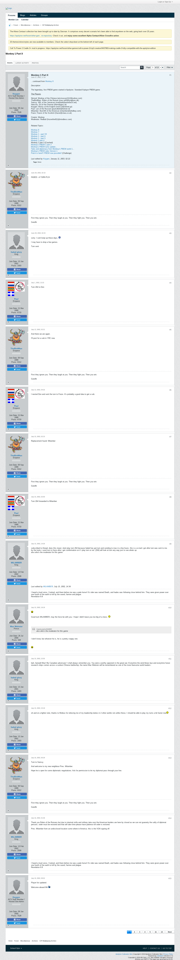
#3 (170, 233)
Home (10, 941)
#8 (170, 497)
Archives (36, 25)
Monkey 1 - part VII (39, 134)
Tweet (18, 119)
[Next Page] (163, 67)
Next (170, 932)
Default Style (15, 948)
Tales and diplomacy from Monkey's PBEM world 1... (52, 149)
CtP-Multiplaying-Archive (50, 25)
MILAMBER (16, 563)
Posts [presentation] (9, 63)
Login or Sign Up (164, 2)
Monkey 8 (49, 81)
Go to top (167, 948)
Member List (13, 20)
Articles (33, 15)
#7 (170, 437)
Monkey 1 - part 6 (38, 136)
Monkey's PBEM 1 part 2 (41, 145)
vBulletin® (160, 956)
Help (145, 948)
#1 (170, 75)
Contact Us (155, 948)
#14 (169, 818)
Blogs (22, 15)
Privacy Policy (168, 954)
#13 (169, 758)
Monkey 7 (35, 132)
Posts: (14, 112)
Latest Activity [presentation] (22, 63)
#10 (169, 608)
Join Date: (13, 108)
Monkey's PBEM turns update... (44, 147)
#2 (170, 173)
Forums (11, 15)
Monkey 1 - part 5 (38, 138)
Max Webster (16, 626)
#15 (169, 878)
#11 (170, 659)
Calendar (25, 20)
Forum (16, 25)
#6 (170, 390)
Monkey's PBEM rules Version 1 (44, 151)
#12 (169, 708)
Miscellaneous (26, 25)
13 (162, 932)
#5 (170, 330)
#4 (170, 283)
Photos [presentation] (35, 63)
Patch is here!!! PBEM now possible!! (46, 153)
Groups (44, 15)
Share (18, 116)
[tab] (10, 63)
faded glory (16, 252)
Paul (16, 299)
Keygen (16, 94)
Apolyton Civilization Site (124, 954)
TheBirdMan (16, 192)
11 (156, 932)
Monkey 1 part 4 (37, 140)
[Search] (142, 67)
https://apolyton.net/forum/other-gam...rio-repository (31, 36)
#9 (170, 544)
